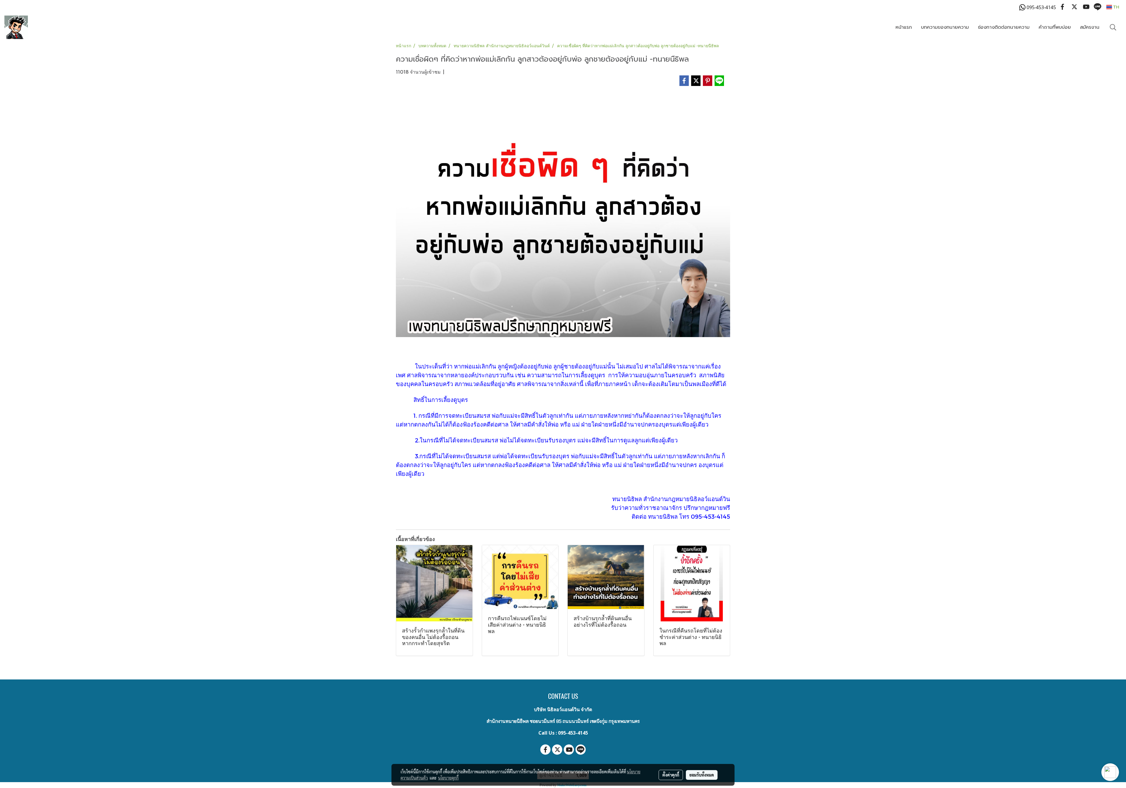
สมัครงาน (1089, 27)
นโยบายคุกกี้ (448, 777)
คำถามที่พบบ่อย (1055, 27)
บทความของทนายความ (945, 27)
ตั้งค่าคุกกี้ (670, 774)
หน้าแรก (904, 27)
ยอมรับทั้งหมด (701, 774)
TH (1115, 6)
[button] (1113, 27)
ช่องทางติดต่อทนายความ (1004, 27)
